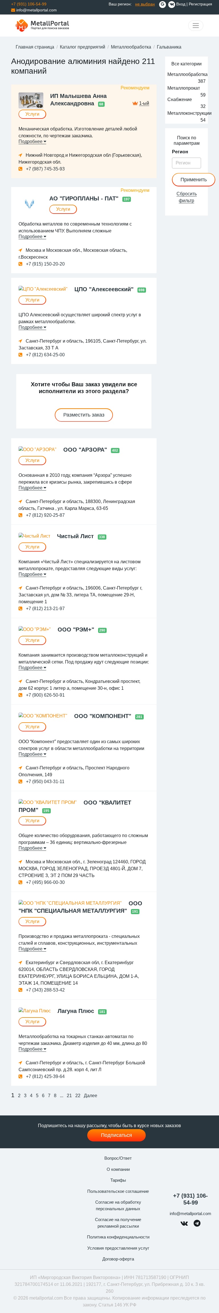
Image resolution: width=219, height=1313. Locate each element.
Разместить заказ (83, 415)
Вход (180, 4)
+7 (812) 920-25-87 (45, 515)
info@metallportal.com (36, 10)
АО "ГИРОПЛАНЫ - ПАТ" (84, 198)
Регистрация (200, 4)
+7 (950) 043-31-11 (44, 781)
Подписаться (116, 1135)
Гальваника (169, 47)
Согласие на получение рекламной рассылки (118, 1222)
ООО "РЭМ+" (77, 629)
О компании (118, 1169)
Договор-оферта (118, 1258)
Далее (90, 1095)
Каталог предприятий (82, 47)
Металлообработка (131, 47)
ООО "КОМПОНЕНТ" (103, 716)
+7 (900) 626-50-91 (45, 695)
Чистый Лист (76, 536)
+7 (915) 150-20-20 (45, 264)
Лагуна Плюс (77, 1011)
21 (69, 1095)
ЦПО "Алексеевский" (104, 289)
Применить (194, 179)
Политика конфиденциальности (118, 1236)
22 (77, 1095)
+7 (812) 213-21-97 (45, 608)
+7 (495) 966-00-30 (45, 882)
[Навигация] (195, 25)
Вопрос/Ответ (118, 1158)
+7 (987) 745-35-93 (45, 168)
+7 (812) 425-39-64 (45, 1076)
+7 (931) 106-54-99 (190, 1199)
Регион (180, 151)
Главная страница (35, 47)
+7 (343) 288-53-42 (45, 990)
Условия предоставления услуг (118, 1248)
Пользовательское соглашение (118, 1191)
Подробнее (31, 141)
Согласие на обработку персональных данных (118, 1205)
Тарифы (118, 1180)
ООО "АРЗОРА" (86, 450)
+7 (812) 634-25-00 (45, 354)
